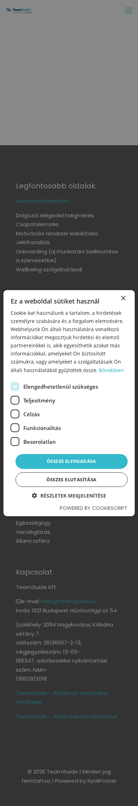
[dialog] (69, 403)
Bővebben (111, 369)
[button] (69, 495)
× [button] (123, 298)
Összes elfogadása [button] (71, 461)
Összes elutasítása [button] (71, 479)
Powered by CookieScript (93, 508)
